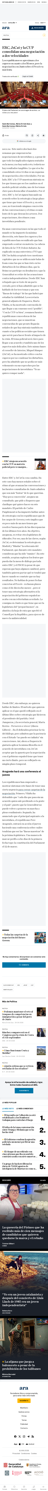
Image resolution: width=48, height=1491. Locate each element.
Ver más (43, 1180)
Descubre (6, 1180)
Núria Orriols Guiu (23, 124)
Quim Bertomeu (8, 124)
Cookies (34, 1453)
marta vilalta (7, 989)
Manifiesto (24, 1408)
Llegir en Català (27, 76)
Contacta (24, 1428)
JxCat (25, 985)
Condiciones (25, 1453)
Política (6, 35)
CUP (32, 985)
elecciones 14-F (8, 985)
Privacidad (16, 1453)
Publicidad (24, 1424)
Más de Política (9, 1001)
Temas (24, 1420)
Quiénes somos (24, 1412)
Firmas (24, 1416)
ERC (18, 985)
